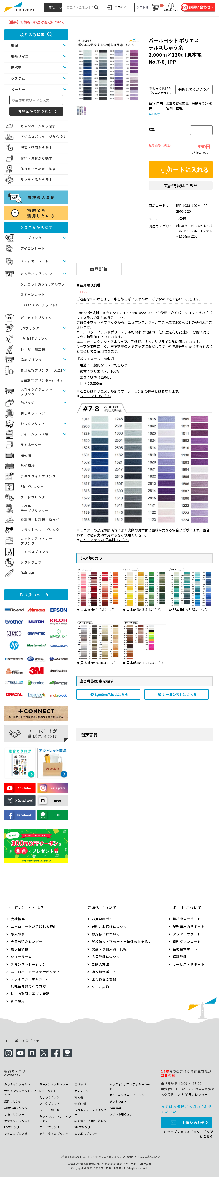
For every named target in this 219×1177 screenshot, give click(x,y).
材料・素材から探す (36, 158)
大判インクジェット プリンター (36, 391)
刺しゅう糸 (198, 225)
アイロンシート (33, 248)
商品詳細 (99, 269)
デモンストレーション (28, 964)
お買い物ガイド (104, 919)
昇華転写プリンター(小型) (41, 380)
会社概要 (18, 919)
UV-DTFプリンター (36, 338)
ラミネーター (31, 444)
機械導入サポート (187, 919)
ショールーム (21, 956)
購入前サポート (104, 971)
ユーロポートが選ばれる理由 (34, 926)
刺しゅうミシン (33, 413)
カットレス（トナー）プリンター (55, 1118)
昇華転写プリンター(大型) (41, 370)
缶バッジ (28, 402)
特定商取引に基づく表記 (30, 993)
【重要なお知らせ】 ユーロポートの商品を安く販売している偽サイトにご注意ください (109, 1156)
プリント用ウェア (121, 1114)
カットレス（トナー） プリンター (38, 541)
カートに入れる (188, 169)
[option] (108, 70)
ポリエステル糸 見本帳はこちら (104, 539)
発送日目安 (156, 106)
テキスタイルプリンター (40, 476)
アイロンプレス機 (35, 434)
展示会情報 (19, 949)
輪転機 (26, 455)
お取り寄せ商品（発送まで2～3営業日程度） (189, 105)
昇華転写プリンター (17, 1108)
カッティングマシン (36, 273)
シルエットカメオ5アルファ (42, 284)
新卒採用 (18, 1001)
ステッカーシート (35, 261)
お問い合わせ (193, 1122)
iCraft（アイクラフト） (39, 305)
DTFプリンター (33, 238)
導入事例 (18, 934)
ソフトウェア (31, 562)
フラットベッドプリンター (42, 529)
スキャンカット (32, 294)
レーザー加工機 (33, 349)
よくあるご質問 (104, 979)
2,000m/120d (187, 236)
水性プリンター (14, 1114)
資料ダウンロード (187, 941)
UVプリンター (32, 328)
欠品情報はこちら (181, 185)
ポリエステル (203, 231)
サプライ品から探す (36, 179)
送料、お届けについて (109, 926)
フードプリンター (35, 497)
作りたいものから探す (38, 169)
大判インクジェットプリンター (20, 1093)
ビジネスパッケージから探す (44, 136)
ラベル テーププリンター (35, 508)
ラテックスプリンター (19, 1121)
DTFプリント (47, 1091)
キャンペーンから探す (38, 126)
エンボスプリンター (36, 551)
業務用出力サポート (189, 926)
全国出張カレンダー (27, 941)
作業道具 (28, 572)
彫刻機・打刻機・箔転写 (40, 519)
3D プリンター (32, 486)
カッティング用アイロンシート (130, 1095)
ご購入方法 (101, 964)
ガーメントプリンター (38, 317)
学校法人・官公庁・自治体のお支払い (122, 941)
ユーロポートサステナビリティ (35, 971)
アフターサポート (187, 934)
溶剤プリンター (33, 359)
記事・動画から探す (36, 147)
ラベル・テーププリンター (90, 1112)
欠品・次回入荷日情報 (109, 949)
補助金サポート (185, 949)
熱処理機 (28, 465)
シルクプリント (33, 423)
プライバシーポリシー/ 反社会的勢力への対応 (29, 982)
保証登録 (180, 956)
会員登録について (106, 956)
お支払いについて (106, 934)
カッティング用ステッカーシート (130, 1086)
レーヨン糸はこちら (95, 395)
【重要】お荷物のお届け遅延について (35, 21)
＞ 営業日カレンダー (193, 1094)
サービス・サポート (189, 964)
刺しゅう (182, 225)
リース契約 (100, 986)
